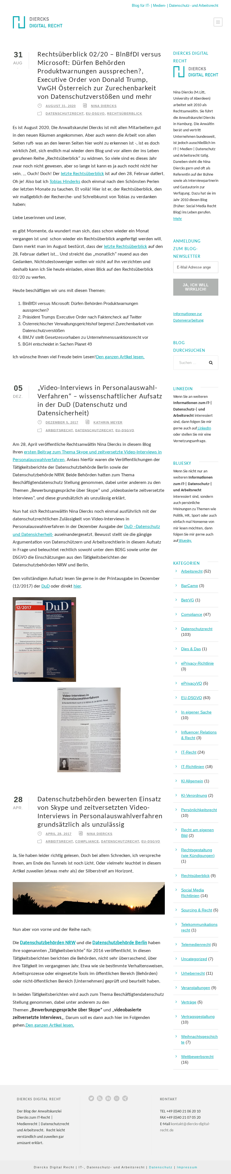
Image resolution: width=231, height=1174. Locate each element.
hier (77, 586)
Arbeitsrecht (59, 430)
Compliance (87, 841)
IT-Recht (188, 752)
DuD (45, 586)
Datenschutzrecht (65, 113)
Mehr (177, 219)
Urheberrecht (193, 973)
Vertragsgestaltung (198, 1016)
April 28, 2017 (59, 833)
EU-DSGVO (95, 113)
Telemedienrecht (196, 944)
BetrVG (187, 600)
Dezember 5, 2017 (62, 422)
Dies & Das (191, 649)
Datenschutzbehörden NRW (47, 942)
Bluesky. (185, 541)
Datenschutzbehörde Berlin (119, 942)
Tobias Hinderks (65, 181)
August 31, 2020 (61, 106)
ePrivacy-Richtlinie (197, 663)
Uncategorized (194, 959)
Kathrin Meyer (108, 422)
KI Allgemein (192, 781)
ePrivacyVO (191, 683)
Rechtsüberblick (124, 113)
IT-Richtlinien (192, 766)
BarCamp (189, 585)
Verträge (188, 1002)
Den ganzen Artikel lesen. (120, 357)
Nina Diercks (104, 106)
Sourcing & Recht (196, 910)
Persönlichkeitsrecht (199, 810)
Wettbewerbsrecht (197, 1056)
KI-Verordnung (194, 795)
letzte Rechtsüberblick (82, 173)
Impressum (187, 1167)
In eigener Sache (196, 712)
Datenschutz (161, 1167)
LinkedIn (204, 428)
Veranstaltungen (195, 987)
